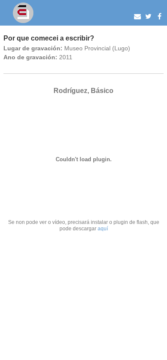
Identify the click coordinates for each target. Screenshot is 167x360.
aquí (103, 228)
